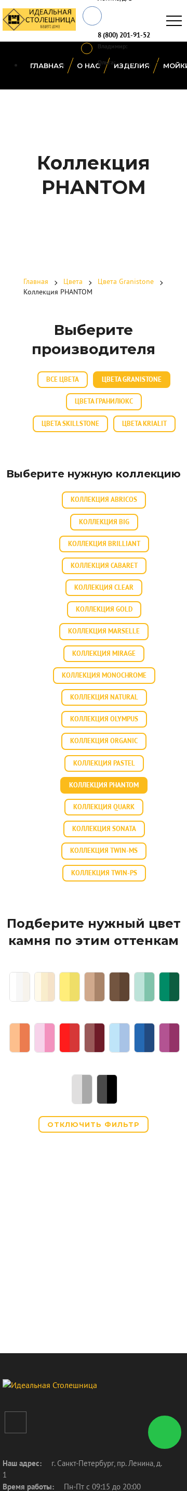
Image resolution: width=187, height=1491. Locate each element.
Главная (47, 65)
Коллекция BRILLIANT (104, 543)
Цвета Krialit (144, 423)
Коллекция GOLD (104, 609)
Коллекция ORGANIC (104, 740)
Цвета (73, 281)
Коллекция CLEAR (103, 587)
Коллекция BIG (104, 521)
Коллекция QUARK (104, 806)
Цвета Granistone (126, 281)
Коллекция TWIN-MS (104, 850)
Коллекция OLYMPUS (104, 719)
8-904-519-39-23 (141, 62)
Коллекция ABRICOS (104, 499)
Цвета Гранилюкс (104, 401)
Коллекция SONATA (104, 828)
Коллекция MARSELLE (104, 631)
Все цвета (62, 379)
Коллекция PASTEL (104, 763)
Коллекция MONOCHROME (104, 675)
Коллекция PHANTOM (104, 785)
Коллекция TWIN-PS (104, 872)
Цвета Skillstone (70, 423)
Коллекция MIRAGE (104, 653)
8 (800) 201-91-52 (124, 35)
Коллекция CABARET (104, 565)
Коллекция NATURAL (104, 697)
